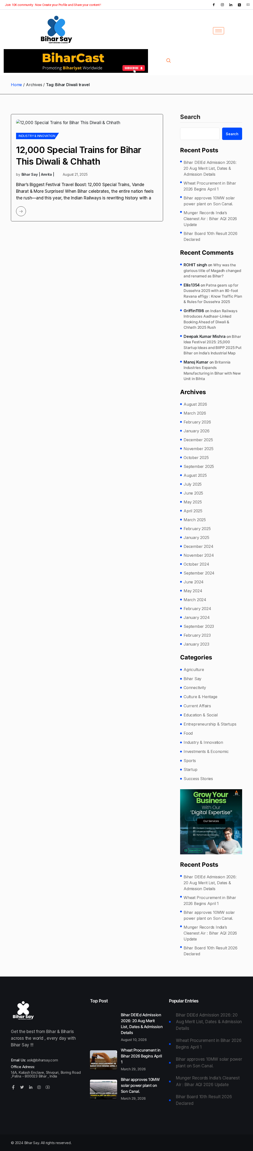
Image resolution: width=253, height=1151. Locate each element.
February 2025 (197, 528)
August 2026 (195, 404)
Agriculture (194, 669)
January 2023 (196, 644)
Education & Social (200, 714)
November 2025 (198, 448)
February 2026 (197, 422)
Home (16, 85)
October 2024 (196, 564)
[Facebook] (213, 4)
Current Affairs (197, 705)
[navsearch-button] (168, 61)
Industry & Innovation (37, 136)
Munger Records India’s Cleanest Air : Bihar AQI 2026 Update (210, 218)
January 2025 (196, 537)
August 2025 (195, 475)
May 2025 (193, 501)
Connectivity (195, 687)
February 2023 (197, 635)
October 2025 (196, 457)
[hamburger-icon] (218, 30)
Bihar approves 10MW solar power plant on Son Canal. (209, 200)
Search (190, 117)
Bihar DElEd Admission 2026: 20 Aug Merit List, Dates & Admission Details (210, 168)
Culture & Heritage (200, 696)
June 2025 (193, 493)
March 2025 (195, 519)
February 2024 (197, 608)
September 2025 (199, 466)
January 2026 (197, 430)
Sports (190, 760)
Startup (190, 769)
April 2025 (193, 510)
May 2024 (193, 590)
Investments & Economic (206, 751)
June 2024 (194, 581)
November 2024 (199, 555)
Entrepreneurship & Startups (210, 724)
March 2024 (195, 599)
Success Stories (198, 778)
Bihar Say (192, 678)
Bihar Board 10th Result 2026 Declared (210, 236)
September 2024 (199, 573)
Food (188, 733)
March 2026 (195, 413)
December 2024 (198, 546)
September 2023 (199, 626)
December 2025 (198, 439)
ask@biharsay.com (42, 1060)
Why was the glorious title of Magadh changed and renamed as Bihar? (212, 270)
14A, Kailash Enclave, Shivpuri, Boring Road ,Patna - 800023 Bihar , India (46, 1074)
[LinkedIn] (230, 4)
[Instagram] (222, 4)
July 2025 (193, 484)
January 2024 (197, 617)
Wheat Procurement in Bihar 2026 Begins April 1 (210, 186)
